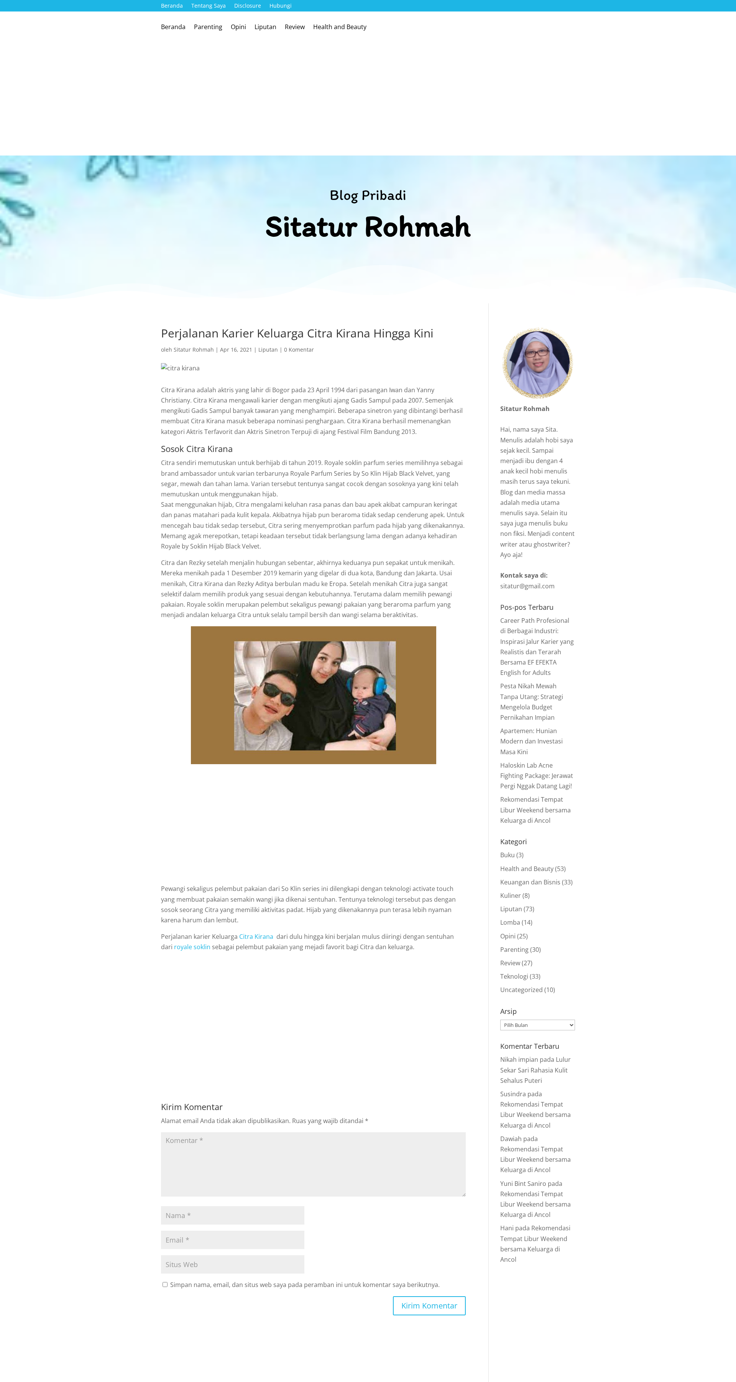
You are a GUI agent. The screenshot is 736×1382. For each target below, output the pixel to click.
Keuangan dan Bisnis (530, 882)
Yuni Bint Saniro (523, 1183)
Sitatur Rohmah (194, 349)
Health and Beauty (339, 27)
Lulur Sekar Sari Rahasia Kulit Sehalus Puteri (535, 1069)
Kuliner (510, 895)
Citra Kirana (256, 936)
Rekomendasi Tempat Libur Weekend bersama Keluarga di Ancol (535, 809)
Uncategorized (521, 990)
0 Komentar (299, 349)
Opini (238, 27)
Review (295, 27)
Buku (507, 855)
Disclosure (247, 6)
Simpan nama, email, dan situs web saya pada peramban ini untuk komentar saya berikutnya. (305, 1284)
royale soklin (192, 947)
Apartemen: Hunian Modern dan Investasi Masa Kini (531, 741)
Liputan (265, 27)
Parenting (208, 27)
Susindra (513, 1094)
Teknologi (514, 976)
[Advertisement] (368, 98)
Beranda (172, 6)
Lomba (510, 922)
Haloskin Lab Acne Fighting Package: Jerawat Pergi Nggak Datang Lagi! (536, 775)
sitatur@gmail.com (527, 586)
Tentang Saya (208, 6)
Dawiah (511, 1139)
